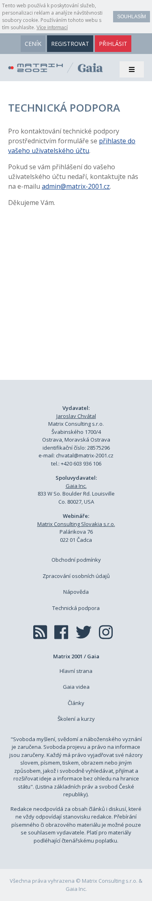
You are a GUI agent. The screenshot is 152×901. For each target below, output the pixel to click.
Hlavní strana (76, 671)
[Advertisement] (76, 303)
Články (76, 703)
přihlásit (113, 43)
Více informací (52, 27)
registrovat (70, 43)
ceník (33, 43)
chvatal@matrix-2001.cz (84, 455)
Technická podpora (76, 608)
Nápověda (76, 591)
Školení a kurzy (76, 718)
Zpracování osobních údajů (76, 576)
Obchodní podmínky (76, 559)
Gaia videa (76, 686)
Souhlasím (131, 16)
